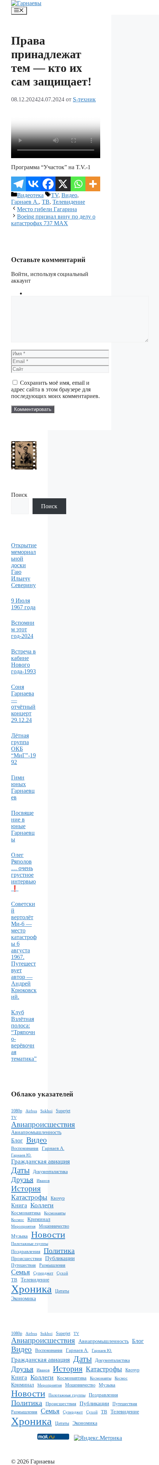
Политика (59, 1250)
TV (54, 195)
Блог (17, 1140)
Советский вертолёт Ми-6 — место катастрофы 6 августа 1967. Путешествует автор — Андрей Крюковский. (24, 950)
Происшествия (26, 1258)
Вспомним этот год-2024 (22, 629)
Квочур (58, 1198)
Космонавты (54, 1213)
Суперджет (43, 1273)
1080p (16, 1110)
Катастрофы (29, 1197)
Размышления (52, 1265)
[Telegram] (18, 184)
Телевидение (69, 202)
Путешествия (23, 1265)
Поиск (19, 495)
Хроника (31, 1289)
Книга (19, 1205)
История (26, 1188)
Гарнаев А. (25, 202)
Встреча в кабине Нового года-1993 (23, 661)
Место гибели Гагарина (47, 209)
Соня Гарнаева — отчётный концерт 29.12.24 (23, 703)
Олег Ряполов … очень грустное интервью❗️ (23, 872)
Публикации (60, 1258)
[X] (62, 184)
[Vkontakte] (33, 184)
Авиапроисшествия (43, 1124)
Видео (69, 195)
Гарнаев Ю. (21, 1155)
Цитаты (62, 1291)
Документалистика (50, 1171)
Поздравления (25, 1251)
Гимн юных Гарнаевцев (23, 787)
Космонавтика (26, 1212)
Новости (48, 1234)
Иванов (43, 1181)
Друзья (22, 1179)
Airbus (31, 1111)
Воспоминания (24, 1148)
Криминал (38, 1219)
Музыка (19, 1236)
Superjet (63, 1110)
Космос (17, 1220)
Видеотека (30, 195)
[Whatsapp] (78, 184)
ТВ (46, 202)
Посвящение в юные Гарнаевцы (23, 826)
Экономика (23, 1298)
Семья (20, 1272)
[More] (92, 184)
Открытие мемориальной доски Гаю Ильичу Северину (24, 565)
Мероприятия (23, 1226)
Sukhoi (46, 1111)
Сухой (62, 1273)
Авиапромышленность (36, 1132)
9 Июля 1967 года (23, 603)
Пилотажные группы (29, 1243)
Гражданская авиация (40, 1161)
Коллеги (42, 1205)
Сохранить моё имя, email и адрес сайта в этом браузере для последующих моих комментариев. (55, 389)
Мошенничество (54, 1226)
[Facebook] (48, 184)
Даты (20, 1170)
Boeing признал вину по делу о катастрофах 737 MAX (53, 219)
